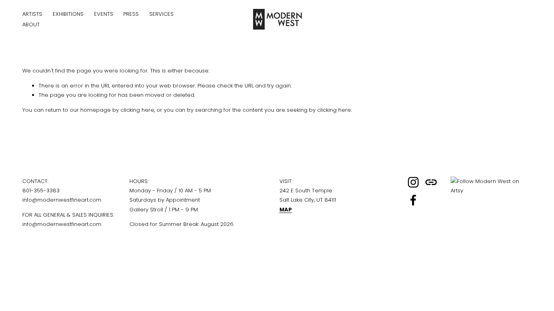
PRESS (131, 14)
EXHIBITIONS (68, 14)
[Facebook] (413, 200)
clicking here (137, 110)
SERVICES (161, 14)
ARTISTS (32, 14)
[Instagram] (413, 182)
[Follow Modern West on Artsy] (491, 190)
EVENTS (103, 14)
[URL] (431, 182)
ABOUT (31, 24)
